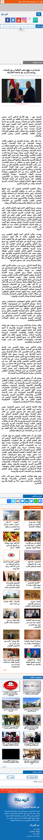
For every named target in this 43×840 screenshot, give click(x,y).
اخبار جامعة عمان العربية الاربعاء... (10, 710)
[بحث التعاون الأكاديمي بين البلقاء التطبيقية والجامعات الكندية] (11, 754)
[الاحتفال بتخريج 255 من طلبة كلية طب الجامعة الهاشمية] (11, 737)
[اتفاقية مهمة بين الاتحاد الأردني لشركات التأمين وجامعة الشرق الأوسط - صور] (11, 720)
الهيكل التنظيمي (34, 831)
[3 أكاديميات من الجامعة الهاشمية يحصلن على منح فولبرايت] (11, 685)
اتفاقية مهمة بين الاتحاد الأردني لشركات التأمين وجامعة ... (10, 727)
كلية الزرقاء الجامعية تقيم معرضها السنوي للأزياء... (31, 744)
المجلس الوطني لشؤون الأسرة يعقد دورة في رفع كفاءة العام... (31, 728)
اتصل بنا (37, 829)
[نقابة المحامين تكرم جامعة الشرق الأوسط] (32, 702)
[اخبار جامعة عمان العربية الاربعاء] (11, 702)
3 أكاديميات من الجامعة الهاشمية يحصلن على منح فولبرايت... (10, 694)
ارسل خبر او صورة (33, 836)
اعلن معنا (36, 834)
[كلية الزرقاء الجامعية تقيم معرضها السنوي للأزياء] (32, 737)
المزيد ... (4, 670)
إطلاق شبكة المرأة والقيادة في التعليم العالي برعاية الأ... (31, 693)
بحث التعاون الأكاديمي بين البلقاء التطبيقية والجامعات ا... (10, 761)
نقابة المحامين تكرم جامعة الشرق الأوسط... (31, 710)
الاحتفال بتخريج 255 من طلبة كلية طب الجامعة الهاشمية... (10, 744)
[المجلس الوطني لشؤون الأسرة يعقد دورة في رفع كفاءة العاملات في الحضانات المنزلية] (32, 720)
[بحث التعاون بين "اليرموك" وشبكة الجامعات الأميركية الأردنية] (32, 754)
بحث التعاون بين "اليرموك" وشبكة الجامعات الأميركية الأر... (31, 762)
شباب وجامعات (37, 62)
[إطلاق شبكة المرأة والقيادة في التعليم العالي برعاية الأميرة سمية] (32, 685)
